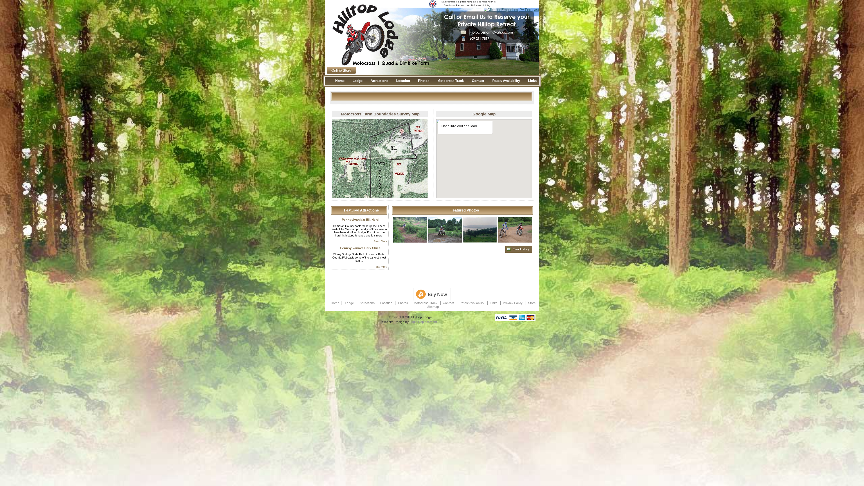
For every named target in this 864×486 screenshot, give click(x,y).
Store (532, 303)
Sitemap (433, 306)
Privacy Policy (512, 303)
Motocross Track (450, 81)
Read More (380, 241)
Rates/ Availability (506, 81)
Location (403, 81)
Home (339, 81)
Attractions (379, 81)
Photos (423, 81)
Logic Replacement (423, 322)
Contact (478, 81)
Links (532, 81)
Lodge (357, 81)
